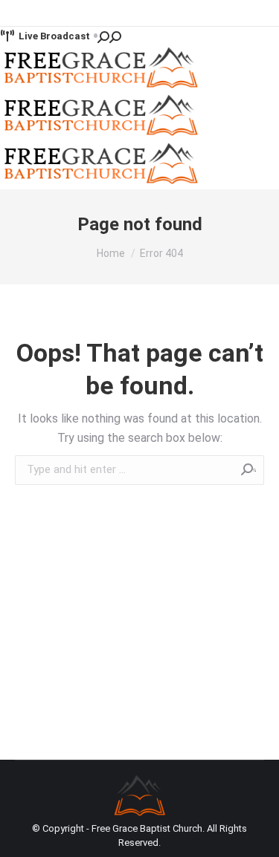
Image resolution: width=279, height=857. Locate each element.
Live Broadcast (54, 36)
